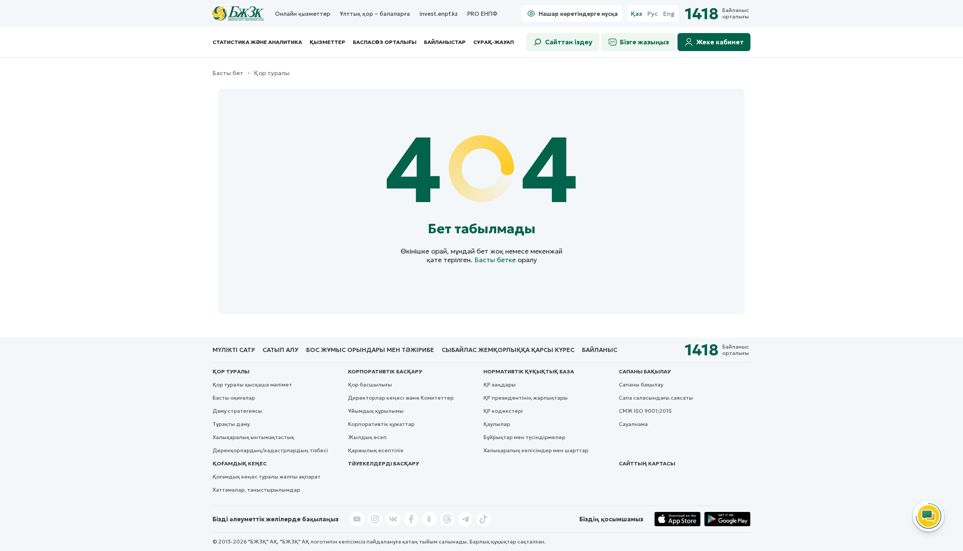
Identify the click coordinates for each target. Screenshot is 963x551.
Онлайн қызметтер (302, 13)
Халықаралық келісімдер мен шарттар (535, 450)
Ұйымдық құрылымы (376, 411)
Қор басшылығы (370, 384)
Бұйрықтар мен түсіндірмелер (524, 437)
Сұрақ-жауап (493, 42)
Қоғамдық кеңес (240, 463)
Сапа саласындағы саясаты (656, 397)
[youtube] (357, 519)
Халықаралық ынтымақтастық (253, 437)
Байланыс (599, 349)
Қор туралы (231, 371)
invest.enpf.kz (438, 13)
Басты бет (228, 73)
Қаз (636, 13)
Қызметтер (327, 42)
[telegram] (465, 519)
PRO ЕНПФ (482, 13)
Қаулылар (496, 424)
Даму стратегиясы (237, 411)
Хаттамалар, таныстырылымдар (256, 489)
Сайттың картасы (647, 463)
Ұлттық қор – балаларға (375, 13)
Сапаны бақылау (645, 371)
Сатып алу (281, 349)
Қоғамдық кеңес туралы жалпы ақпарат (266, 476)
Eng (669, 13)
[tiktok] (483, 519)
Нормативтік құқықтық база (528, 371)
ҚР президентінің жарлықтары (525, 397)
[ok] (429, 519)
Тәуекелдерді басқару (383, 463)
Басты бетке (495, 259)
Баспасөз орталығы (384, 42)
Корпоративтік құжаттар (381, 424)
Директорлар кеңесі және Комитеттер (401, 397)
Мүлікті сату (234, 349)
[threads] (447, 519)
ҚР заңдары (499, 384)
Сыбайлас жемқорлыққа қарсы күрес (508, 349)
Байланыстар (445, 42)
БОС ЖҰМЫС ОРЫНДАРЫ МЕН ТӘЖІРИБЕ (370, 349)
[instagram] (375, 519)
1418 (701, 13)
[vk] (393, 519)
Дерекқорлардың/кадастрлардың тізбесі (270, 450)
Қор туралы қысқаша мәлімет (252, 384)
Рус (652, 13)
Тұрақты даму (231, 424)
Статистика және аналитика (257, 42)
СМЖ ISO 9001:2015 (645, 411)
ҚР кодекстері (503, 411)
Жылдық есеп (367, 437)
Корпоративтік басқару (385, 371)
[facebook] (411, 519)
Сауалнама (633, 424)
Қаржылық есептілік (376, 450)
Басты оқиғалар (234, 397)
